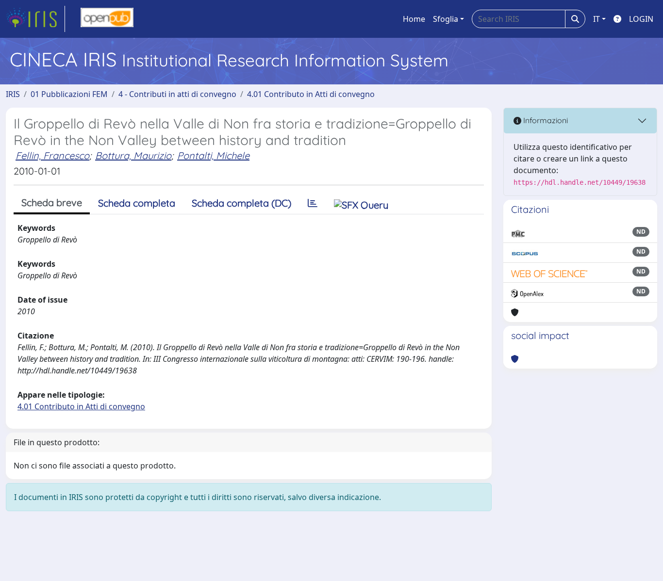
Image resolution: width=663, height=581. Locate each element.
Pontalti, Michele (213, 155)
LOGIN (641, 19)
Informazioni (544, 120)
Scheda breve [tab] (51, 202)
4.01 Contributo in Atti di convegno (311, 94)
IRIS (13, 94)
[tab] (312, 203)
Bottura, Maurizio (133, 155)
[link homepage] (35, 19)
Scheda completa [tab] (136, 203)
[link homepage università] (107, 19)
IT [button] (596, 19)
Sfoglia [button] (445, 19)
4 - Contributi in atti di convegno (177, 94)
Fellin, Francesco (52, 155)
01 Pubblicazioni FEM (69, 94)
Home (414, 19)
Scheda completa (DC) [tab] (241, 203)
